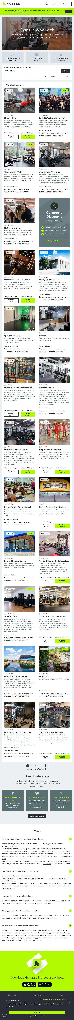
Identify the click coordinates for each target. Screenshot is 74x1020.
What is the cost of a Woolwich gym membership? (20, 871)
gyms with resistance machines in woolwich (52, 938)
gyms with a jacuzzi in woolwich (23, 938)
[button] (19, 113)
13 (43, 766)
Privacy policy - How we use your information (53, 999)
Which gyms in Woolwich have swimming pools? (19, 911)
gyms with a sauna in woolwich (40, 935)
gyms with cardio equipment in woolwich (17, 940)
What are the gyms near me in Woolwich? (17, 896)
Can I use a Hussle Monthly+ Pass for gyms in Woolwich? (22, 839)
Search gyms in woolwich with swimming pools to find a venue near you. (29, 918)
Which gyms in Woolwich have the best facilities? (20, 925)
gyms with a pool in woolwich (17, 935)
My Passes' (47, 863)
